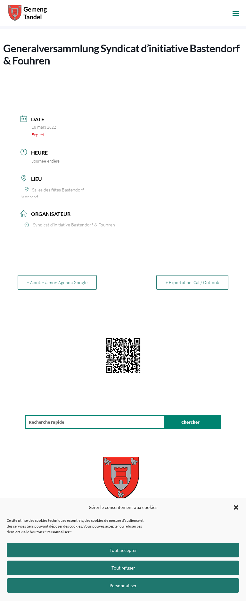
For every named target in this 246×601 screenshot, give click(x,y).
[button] (236, 507)
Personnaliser (123, 585)
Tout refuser (123, 568)
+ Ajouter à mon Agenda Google (57, 282)
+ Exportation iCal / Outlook (192, 282)
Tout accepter (123, 550)
